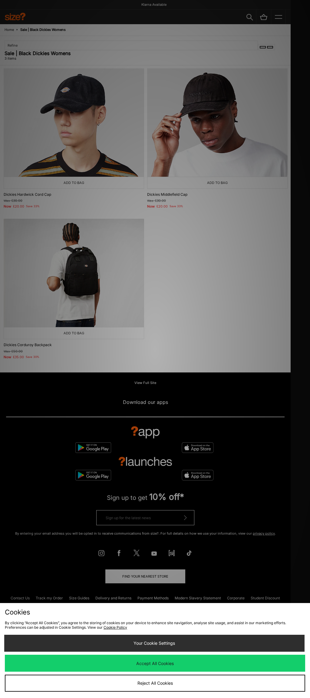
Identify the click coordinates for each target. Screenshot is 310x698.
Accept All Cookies (155, 663)
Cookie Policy (115, 627)
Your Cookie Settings (154, 643)
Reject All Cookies (155, 683)
